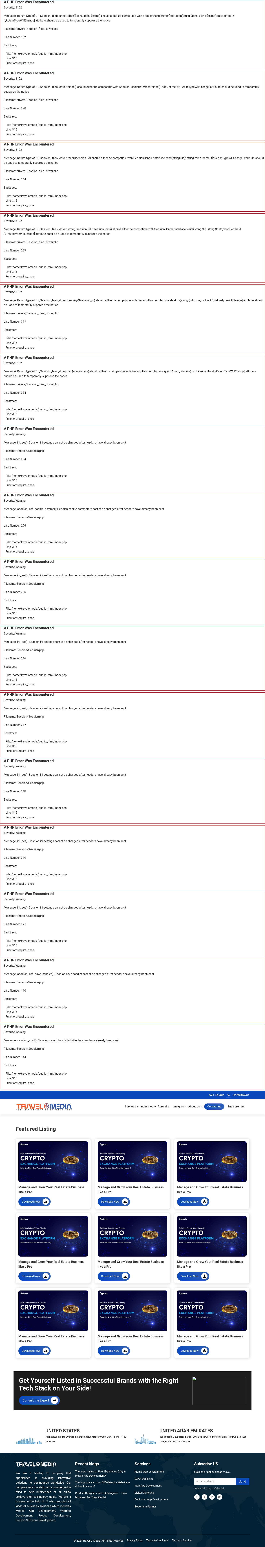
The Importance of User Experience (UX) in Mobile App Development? (100, 1473)
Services (130, 1106)
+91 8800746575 (240, 1095)
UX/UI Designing (144, 1478)
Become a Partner (145, 1506)
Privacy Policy (135, 1540)
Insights (179, 1106)
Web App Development (148, 1485)
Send (242, 1481)
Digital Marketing (144, 1492)
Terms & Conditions (157, 1540)
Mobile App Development (149, 1471)
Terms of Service (181, 1540)
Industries (146, 1106)
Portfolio (163, 1106)
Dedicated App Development (151, 1499)
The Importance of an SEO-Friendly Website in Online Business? (102, 1484)
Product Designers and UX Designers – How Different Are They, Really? (101, 1495)
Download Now (31, 1201)
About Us (194, 1106)
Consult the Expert (36, 1400)
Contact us (214, 1106)
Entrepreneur (236, 1106)
